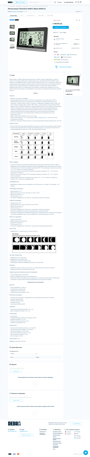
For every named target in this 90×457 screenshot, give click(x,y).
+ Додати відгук (16, 371)
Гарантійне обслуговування (65, 66)
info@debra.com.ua (24, 431)
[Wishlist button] (77, 20)
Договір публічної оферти (57, 439)
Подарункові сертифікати (55, 447)
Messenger (78, 437)
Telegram (78, 431)
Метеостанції (25, 6)
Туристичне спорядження (42, 434)
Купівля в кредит (56, 435)
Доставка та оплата (57, 431)
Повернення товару (57, 442)
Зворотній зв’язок (57, 441)
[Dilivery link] (78, 44)
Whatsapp (78, 435)
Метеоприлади (19, 6)
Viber (77, 433)
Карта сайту (55, 444)
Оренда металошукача (58, 433)
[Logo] (10, 2)
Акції (54, 449)
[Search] (55, 2)
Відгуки (54, 436)
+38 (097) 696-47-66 (12, 431)
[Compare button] (79, 20)
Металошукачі (43, 431)
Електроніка (12, 6)
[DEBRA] (26, 423)
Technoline (15, 11)
